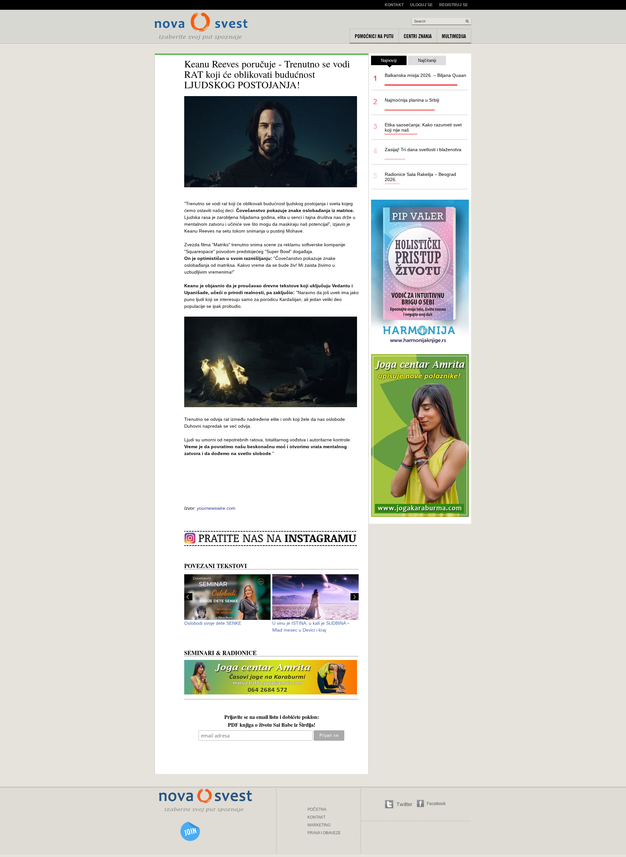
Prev (188, 596)
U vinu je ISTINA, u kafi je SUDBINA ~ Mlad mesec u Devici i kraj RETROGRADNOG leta (311, 630)
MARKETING (319, 825)
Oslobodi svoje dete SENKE (212, 623)
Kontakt (394, 5)
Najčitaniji (427, 60)
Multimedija (454, 36)
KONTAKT (316, 817)
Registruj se (453, 5)
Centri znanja (418, 36)
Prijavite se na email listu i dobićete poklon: (271, 718)
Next (354, 596)
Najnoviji (389, 60)
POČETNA (316, 809)
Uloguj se (421, 5)
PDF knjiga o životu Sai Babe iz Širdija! (271, 725)
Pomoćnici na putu (374, 36)
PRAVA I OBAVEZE (324, 833)
